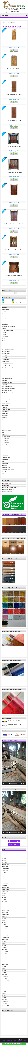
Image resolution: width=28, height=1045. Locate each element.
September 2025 (5, 868)
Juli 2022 (4, 941)
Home (4, 22)
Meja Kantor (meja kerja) (7, 378)
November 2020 (5, 982)
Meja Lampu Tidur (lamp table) (8, 388)
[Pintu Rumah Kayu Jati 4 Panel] (14, 112)
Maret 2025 (4, 881)
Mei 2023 (4, 922)
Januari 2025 (4, 885)
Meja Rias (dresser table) (7, 392)
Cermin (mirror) (5, 318)
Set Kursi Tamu (5, 444)
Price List (13, 844)
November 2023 (5, 910)
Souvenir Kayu (5, 459)
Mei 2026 (4, 858)
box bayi (4, 311)
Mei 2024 (4, 897)
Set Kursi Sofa (5, 440)
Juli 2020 (4, 991)
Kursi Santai (4, 347)
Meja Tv (3, 394)
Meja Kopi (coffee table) (7, 382)
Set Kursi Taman (5, 442)
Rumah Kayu (4, 434)
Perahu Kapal (5, 415)
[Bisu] (21, 784)
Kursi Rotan (4, 345)
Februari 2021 (5, 976)
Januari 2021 (4, 978)
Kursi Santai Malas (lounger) (8, 349)
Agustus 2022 (5, 939)
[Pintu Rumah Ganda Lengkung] (13, 138)
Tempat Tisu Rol (5, 485)
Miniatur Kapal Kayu (6, 399)
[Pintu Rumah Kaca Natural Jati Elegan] (13, 241)
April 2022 (4, 947)
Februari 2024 (5, 903)
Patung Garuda (5, 413)
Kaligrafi (4, 328)
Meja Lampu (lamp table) (7, 386)
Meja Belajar (4, 374)
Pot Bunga (4, 419)
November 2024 (5, 887)
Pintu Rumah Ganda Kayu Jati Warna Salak (14, 198)
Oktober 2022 (5, 935)
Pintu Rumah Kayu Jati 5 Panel (14, 94)
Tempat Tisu (4, 471)
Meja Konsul (4, 380)
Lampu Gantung (5, 359)
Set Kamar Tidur (5, 438)
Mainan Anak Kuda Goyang (7, 369)
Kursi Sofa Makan (5, 351)
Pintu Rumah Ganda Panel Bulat (14, 172)
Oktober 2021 (5, 960)
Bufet (3, 315)
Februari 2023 (5, 926)
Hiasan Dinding (5, 324)
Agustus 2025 (5, 870)
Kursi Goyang (5, 336)
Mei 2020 (4, 995)
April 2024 (4, 899)
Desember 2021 (5, 955)
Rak (3, 421)
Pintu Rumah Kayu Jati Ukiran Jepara (14, 43)
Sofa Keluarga (5, 453)
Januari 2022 (4, 953)
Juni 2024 (4, 895)
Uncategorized (5, 475)
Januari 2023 (4, 928)
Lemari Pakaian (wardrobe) (7, 363)
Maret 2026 (4, 862)
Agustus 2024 (5, 891)
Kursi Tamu (4, 355)
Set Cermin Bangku (6, 436)
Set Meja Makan (5, 451)
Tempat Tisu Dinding (6, 483)
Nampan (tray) (5, 405)
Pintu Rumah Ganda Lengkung (14, 146)
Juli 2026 (4, 854)
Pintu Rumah (4, 417)
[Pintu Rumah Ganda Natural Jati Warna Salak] (14, 215)
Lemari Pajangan (5, 361)
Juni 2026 (4, 856)
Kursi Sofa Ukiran (5, 353)
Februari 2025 (5, 883)
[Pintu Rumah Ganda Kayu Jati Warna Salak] (14, 189)
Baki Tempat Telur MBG (7, 491)
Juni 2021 (4, 968)
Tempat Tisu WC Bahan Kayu (8, 489)
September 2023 (5, 914)
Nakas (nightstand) (6, 403)
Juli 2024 (4, 893)
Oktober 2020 (5, 985)
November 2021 (5, 958)
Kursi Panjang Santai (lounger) (8, 342)
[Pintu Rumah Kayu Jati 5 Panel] (14, 86)
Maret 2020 (4, 999)
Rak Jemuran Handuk (6, 430)
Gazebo (3, 320)
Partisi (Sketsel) (5, 411)
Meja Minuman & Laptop (7, 390)
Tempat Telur (4, 465)
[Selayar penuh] (24, 784)
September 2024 (5, 889)
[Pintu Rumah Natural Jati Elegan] (14, 267)
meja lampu (4, 384)
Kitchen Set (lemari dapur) (7, 330)
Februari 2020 (5, 1001)
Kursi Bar (4, 332)
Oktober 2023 (5, 912)
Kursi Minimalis (5, 340)
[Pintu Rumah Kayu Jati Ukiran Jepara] (14, 34)
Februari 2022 (5, 951)
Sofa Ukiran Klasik (6, 457)
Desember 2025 (5, 864)
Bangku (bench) (5, 309)
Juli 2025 (4, 872)
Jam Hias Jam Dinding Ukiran (8, 326)
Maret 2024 (4, 901)
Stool (3, 461)
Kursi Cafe (4, 334)
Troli (3, 473)
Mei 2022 (4, 945)
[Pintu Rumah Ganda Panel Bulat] (13, 164)
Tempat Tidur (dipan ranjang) (8, 469)
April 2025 (4, 879)
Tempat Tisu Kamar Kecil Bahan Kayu (10, 487)
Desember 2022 (5, 930)
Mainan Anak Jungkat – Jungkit (8, 367)
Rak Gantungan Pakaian (7, 428)
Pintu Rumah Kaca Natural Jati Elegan (14, 249)
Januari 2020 (4, 1003)
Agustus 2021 (5, 964)
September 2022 (5, 937)
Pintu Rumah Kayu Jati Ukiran (14, 68)
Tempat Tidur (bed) (6, 467)
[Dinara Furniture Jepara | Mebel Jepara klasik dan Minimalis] (14, 4)
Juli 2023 (4, 918)
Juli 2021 (4, 966)
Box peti (3, 313)
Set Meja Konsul (5, 448)
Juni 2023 (4, 920)
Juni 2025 (4, 874)
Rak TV (3, 432)
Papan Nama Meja (6, 409)
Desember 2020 (5, 980)
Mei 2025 (4, 876)
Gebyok (3, 322)
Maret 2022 (4, 949)
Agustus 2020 (5, 989)
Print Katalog (14, 841)
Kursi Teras (4, 357)
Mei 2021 (4, 970)
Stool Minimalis (5, 463)
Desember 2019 (5, 1005)
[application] (14, 763)
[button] (14, 764)
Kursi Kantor (4, 338)
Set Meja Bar (4, 446)
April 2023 (4, 924)
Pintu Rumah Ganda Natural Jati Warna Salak (14, 223)
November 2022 (5, 933)
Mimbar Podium (5, 396)
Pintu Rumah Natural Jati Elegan (14, 275)
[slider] (13, 783)
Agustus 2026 (5, 852)
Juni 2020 (4, 993)
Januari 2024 (4, 906)
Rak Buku (4, 426)
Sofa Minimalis (5, 455)
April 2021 (4, 972)
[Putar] (4, 784)
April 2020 (4, 997)
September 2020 (5, 987)
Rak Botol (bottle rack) (6, 424)
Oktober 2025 (5, 866)
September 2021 (5, 962)
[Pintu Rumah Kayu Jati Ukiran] (14, 60)
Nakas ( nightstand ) (6, 401)
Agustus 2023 (5, 916)
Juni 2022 (4, 943)
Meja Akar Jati (5, 372)
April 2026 (4, 860)
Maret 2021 (4, 974)
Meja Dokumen (5, 376)
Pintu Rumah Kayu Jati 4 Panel (14, 120)
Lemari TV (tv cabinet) (6, 365)
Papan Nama (4, 407)
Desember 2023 (5, 908)
